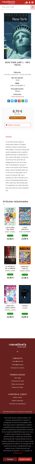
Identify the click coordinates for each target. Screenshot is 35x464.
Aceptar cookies (25, 459)
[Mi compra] (27, 2)
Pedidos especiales (17, 400)
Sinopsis (9, 137)
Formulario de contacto (17, 368)
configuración (17, 453)
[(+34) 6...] (17, 351)
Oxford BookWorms (17, 97)
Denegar (10, 459)
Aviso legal (17, 378)
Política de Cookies (17, 387)
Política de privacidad (17, 384)
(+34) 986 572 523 (17, 361)
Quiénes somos (17, 397)
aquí (21, 451)
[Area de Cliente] (29, 2)
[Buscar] (32, 7)
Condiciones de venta (17, 381)
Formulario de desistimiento (17, 404)
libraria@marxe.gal (17, 365)
